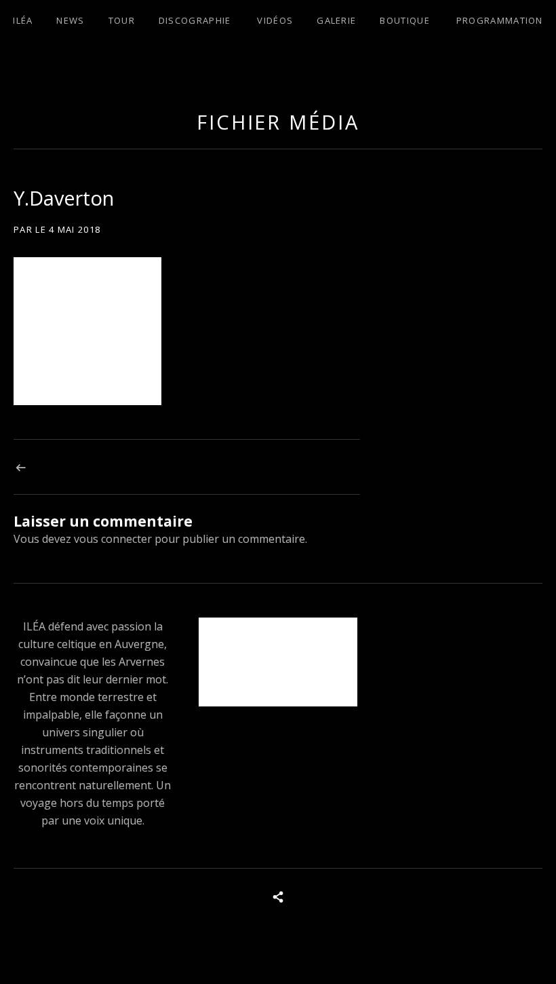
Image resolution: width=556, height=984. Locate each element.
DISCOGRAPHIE (195, 20)
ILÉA (23, 20)
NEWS (70, 20)
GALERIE (336, 20)
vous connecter (113, 538)
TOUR (121, 20)
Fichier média (278, 122)
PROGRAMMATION (499, 20)
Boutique (404, 20)
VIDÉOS (275, 20)
